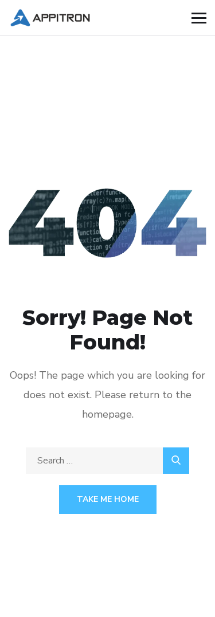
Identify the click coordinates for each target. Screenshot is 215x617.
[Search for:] (107, 460)
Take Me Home (108, 499)
